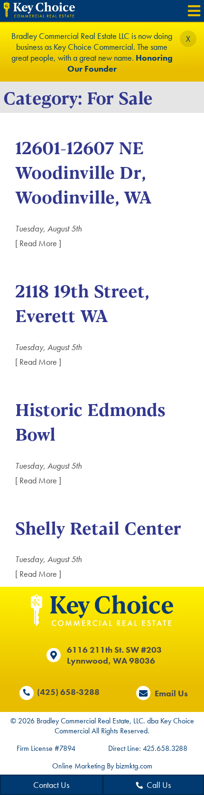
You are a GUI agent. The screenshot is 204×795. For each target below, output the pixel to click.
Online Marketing (78, 766)
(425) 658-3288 (68, 691)
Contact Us (51, 784)
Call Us (159, 784)
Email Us (171, 693)
